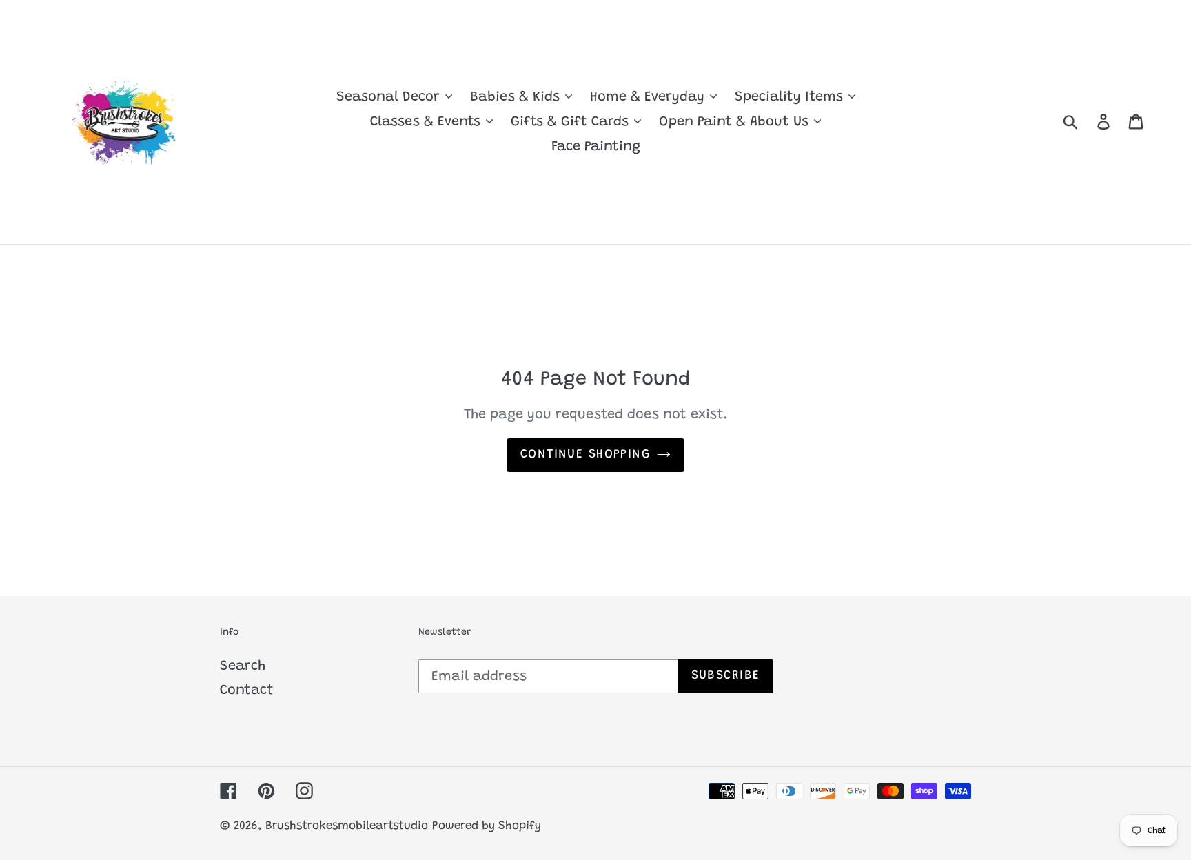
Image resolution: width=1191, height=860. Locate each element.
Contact (247, 690)
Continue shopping (585, 455)
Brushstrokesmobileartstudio (346, 826)
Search (242, 666)
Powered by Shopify (486, 826)
